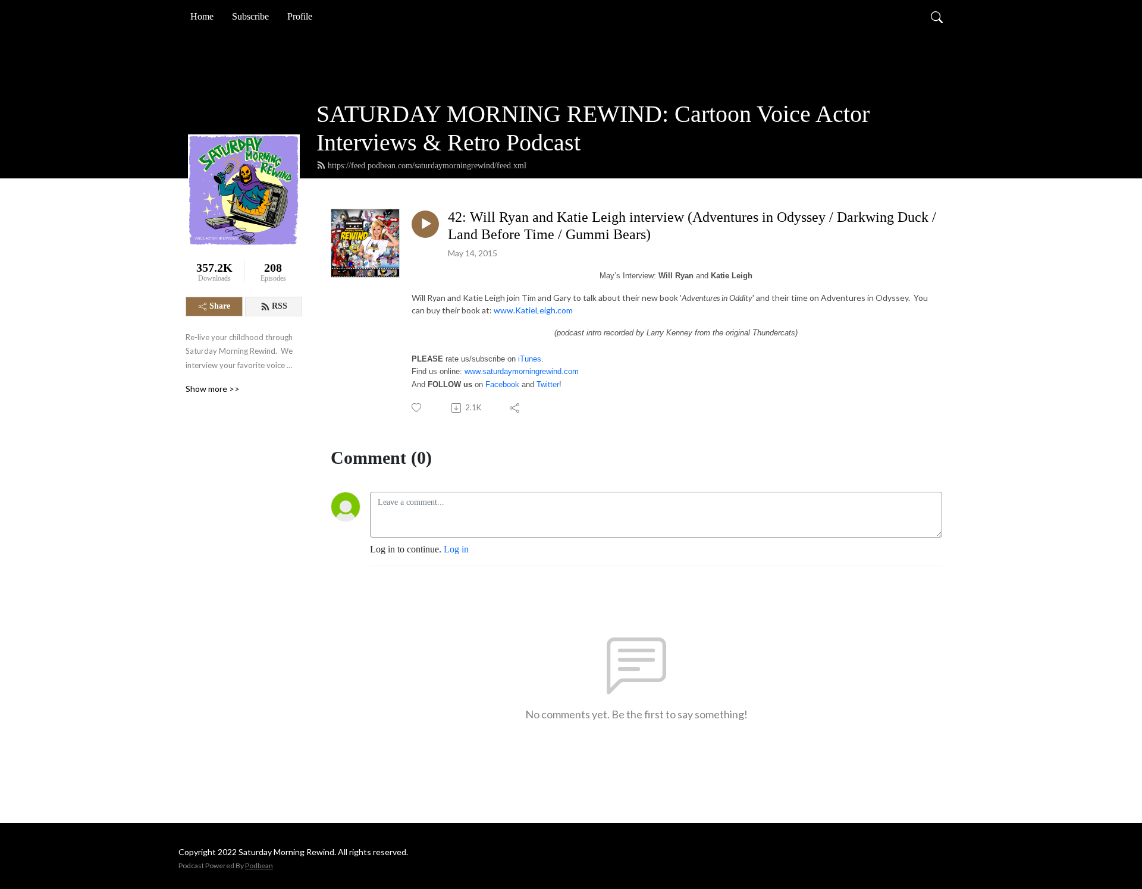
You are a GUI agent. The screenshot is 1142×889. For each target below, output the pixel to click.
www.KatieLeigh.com (533, 310)
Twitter (548, 384)
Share (219, 305)
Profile (299, 16)
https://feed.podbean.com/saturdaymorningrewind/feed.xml (427, 165)
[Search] (937, 17)
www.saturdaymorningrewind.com (522, 371)
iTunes (529, 358)
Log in (456, 549)
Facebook (502, 384)
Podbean (259, 865)
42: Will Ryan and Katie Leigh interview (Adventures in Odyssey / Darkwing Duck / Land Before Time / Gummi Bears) (692, 225)
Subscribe (250, 16)
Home (202, 16)
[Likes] (417, 407)
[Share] (515, 408)
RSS (279, 305)
